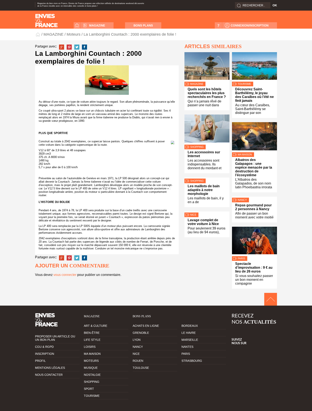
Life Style (92, 339)
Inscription (44, 353)
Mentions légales (50, 367)
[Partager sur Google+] (61, 47)
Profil (40, 360)
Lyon (137, 339)
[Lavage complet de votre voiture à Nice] (206, 211)
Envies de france (46, 20)
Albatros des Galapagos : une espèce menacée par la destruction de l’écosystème (253, 167)
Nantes (187, 346)
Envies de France (38, 34)
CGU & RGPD (44, 346)
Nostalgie (92, 374)
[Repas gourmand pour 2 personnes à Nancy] (254, 197)
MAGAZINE (97, 25)
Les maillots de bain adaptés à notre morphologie (204, 190)
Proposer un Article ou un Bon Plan (55, 338)
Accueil (77, 25)
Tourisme (244, 83)
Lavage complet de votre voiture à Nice (203, 222)
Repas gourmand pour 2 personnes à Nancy (253, 207)
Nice (193, 214)
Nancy (242, 200)
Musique (91, 367)
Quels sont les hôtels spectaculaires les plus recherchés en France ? (207, 93)
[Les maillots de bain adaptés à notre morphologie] (206, 178)
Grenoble (141, 332)
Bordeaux (189, 325)
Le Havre (188, 332)
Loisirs (90, 346)
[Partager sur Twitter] (76, 47)
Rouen (138, 360)
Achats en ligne (146, 325)
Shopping (197, 146)
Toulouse (141, 367)
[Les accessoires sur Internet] (206, 130)
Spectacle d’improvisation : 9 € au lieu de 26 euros (254, 267)
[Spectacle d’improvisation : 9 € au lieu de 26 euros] (254, 241)
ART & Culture (95, 325)
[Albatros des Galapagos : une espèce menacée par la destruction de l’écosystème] (254, 137)
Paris (241, 258)
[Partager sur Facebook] (84, 47)
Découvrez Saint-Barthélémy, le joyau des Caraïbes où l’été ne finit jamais (254, 94)
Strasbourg (191, 360)
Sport (89, 388)
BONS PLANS (143, 25)
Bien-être (92, 332)
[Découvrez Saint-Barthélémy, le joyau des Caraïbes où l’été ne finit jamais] (254, 67)
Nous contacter (49, 374)
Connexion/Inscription (249, 25)
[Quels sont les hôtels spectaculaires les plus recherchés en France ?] (206, 67)
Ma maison (245, 154)
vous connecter (64, 275)
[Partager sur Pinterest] (69, 47)
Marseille (189, 339)
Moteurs (73, 34)
